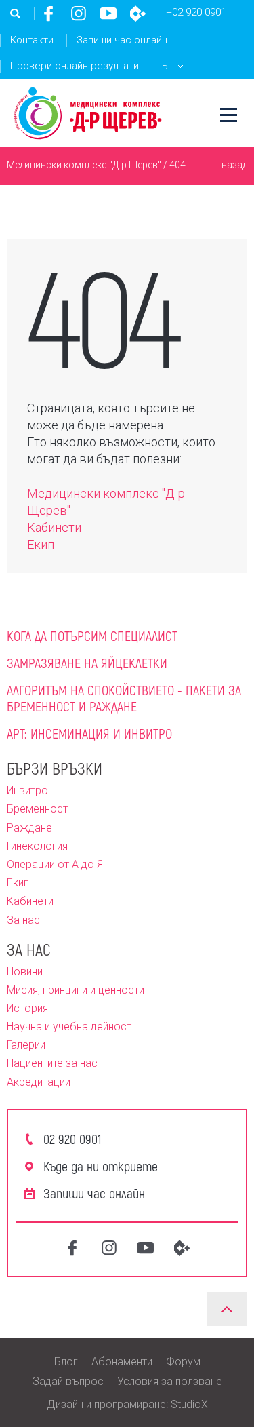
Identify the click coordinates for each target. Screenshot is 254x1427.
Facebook (49, 13)
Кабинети (54, 527)
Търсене (15, 13)
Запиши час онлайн (122, 40)
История (27, 1008)
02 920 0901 (72, 1139)
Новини (25, 971)
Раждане (29, 827)
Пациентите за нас (52, 1063)
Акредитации (38, 1082)
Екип (40, 544)
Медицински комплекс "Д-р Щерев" (84, 164)
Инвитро (27, 790)
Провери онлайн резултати (74, 66)
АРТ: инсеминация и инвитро (89, 733)
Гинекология (37, 846)
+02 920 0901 (196, 12)
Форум (183, 1361)
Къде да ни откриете (100, 1166)
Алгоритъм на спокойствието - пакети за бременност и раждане (124, 698)
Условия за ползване (169, 1381)
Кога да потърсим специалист (92, 635)
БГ (167, 66)
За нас (23, 920)
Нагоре (227, 1309)
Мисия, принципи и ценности (75, 989)
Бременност (37, 808)
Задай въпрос (68, 1381)
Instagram (78, 13)
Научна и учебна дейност (69, 1026)
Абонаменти (121, 1361)
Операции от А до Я (55, 864)
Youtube (108, 13)
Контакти (32, 40)
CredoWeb (138, 13)
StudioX (189, 1404)
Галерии (26, 1044)
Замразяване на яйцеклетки (87, 662)
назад (234, 164)
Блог (66, 1361)
